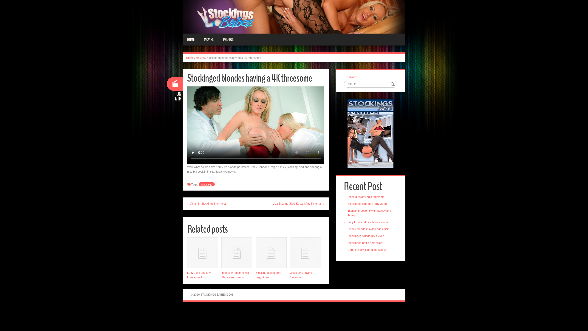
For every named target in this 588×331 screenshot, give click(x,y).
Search (353, 77)
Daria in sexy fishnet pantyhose (367, 249)
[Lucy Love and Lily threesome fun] (202, 252)
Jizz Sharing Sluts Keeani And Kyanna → (298, 203)
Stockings (206, 184)
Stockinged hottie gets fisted (365, 243)
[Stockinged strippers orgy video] (271, 252)
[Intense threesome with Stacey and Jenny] (236, 252)
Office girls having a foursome (366, 197)
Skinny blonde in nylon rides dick (368, 229)
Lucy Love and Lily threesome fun (369, 222)
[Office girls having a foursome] (305, 252)
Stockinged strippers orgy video (367, 203)
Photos (228, 39)
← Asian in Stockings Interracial (206, 203)
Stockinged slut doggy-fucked (366, 236)
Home (191, 39)
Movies (209, 39)
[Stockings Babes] (294, 16)
